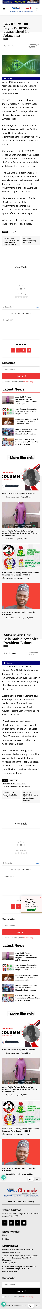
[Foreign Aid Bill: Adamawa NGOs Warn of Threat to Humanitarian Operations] (8, 432)
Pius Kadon (10, 539)
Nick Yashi (12, 46)
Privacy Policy (28, 382)
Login (37, 307)
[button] (34, 1306)
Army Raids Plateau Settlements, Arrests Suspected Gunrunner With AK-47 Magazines (26, 400)
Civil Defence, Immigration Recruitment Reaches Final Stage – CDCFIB (26, 411)
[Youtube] (23, 1223)
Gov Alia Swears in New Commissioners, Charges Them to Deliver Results (27, 441)
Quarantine (13, 232)
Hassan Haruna (11, 578)
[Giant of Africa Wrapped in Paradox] (21, 477)
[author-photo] (3, 497)
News (5, 38)
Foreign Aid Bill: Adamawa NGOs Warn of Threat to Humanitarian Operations (26, 431)
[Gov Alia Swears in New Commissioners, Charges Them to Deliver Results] (8, 442)
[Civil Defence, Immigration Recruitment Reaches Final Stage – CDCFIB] (8, 411)
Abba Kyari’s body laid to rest (29, 241)
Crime (4, 1263)
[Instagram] (11, 1223)
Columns (5, 1252)
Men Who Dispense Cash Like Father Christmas (19, 613)
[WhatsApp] (29, 350)
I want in (19, 376)
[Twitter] (18, 350)
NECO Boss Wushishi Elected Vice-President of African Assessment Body (26, 421)
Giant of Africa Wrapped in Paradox (18, 493)
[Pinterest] (23, 350)
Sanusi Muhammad (12, 497)
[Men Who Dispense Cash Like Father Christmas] (21, 596)
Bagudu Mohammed (13, 618)
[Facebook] (13, 350)
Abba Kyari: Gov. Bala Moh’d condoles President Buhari (11, 242)
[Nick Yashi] (21, 258)
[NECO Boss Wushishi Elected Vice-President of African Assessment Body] (8, 421)
